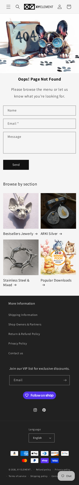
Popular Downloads (56, 280)
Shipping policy (39, 476)
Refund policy (43, 469)
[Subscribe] (65, 380)
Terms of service (17, 476)
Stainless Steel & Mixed (16, 282)
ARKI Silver (49, 233)
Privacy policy (62, 469)
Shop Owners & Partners (24, 324)
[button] (8, 6)
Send (16, 165)
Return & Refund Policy (24, 334)
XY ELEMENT (24, 469)
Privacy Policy (17, 343)
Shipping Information (23, 315)
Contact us (15, 353)
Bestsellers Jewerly (18, 233)
